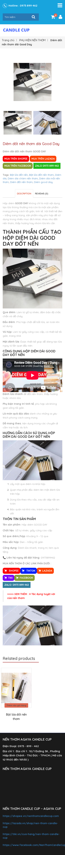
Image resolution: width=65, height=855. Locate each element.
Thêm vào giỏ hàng (16, 705)
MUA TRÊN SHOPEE (15, 158)
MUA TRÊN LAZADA (43, 158)
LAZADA (47, 570)
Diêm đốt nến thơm (21, 182)
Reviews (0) (41, 193)
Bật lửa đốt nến (19, 174)
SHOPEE (13, 570)
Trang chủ (8, 40)
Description (24, 193)
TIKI (10, 577)
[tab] (24, 193)
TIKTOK (30, 570)
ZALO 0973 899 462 (47, 165)
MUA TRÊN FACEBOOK (17, 165)
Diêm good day (43, 182)
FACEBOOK (26, 577)
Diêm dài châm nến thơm (23, 178)
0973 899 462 (28, 5)
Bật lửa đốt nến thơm (41, 174)
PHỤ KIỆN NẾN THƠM (32, 40)
